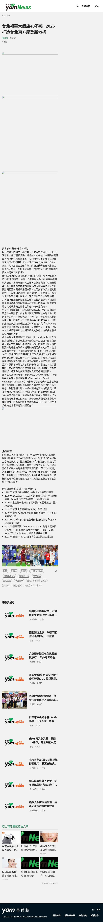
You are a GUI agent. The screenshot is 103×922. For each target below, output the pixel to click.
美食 (27, 585)
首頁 (3, 16)
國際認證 (7, 580)
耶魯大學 (19, 580)
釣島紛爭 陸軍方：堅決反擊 (47, 874)
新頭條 (5, 38)
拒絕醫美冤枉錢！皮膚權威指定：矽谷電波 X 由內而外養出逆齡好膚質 (10, 874)
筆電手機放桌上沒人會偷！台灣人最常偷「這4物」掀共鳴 (10, 848)
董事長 (24, 571)
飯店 (5, 571)
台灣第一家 (24, 576)
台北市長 (37, 585)
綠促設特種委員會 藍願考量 (29, 874)
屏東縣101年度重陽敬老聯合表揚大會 (29, 848)
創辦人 (14, 571)
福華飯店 (37, 576)
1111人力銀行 (37, 571)
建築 (29, 580)
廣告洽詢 (83, 915)
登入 (96, 6)
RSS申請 (86, 6)
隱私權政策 (70, 915)
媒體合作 (95, 915)
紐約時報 (17, 585)
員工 (44, 580)
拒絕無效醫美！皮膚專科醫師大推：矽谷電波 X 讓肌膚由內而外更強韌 (48, 848)
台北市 (6, 585)
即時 (8, 16)
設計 (37, 580)
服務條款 (57, 915)
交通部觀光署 (9, 576)
